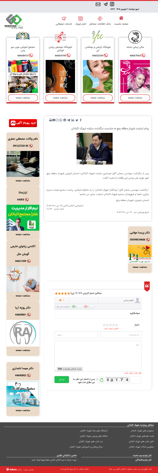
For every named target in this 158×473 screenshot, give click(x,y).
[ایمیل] (98, 4)
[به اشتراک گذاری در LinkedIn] (72, 120)
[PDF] (57, 120)
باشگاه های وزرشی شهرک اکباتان (94, 436)
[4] (113, 325)
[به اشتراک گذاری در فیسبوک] (80, 120)
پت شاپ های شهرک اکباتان (91, 441)
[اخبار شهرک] (81, 18)
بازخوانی (102, 379)
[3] (110, 325)
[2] (107, 325)
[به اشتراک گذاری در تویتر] (76, 120)
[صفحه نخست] (121, 18)
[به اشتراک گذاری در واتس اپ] (60, 120)
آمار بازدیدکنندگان (143, 460)
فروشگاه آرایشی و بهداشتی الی (98, 49)
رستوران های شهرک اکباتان (142, 430)
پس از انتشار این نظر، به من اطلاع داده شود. (84, 381)
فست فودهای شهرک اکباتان (142, 436)
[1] (104, 325)
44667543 (135, 56)
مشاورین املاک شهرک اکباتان (141, 447)
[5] (56, 293)
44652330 (97, 56)
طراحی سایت (28, 469)
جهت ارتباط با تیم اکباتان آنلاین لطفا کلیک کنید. (54, 460)
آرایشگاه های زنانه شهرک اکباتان (94, 430)
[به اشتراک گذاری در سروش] (64, 120)
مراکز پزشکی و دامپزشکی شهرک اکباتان (86, 447)
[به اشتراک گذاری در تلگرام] (68, 120)
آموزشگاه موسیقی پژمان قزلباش (60, 49)
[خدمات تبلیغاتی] (64, 18)
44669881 (20, 315)
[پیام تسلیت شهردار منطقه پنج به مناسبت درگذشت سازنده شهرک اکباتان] (94, 148)
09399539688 (137, 240)
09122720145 (20, 146)
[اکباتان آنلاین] (14, 21)
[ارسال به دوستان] (54, 120)
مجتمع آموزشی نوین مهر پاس (23, 49)
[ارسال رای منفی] (89, 306)
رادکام (20, 469)
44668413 (22, 56)
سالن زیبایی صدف (135, 47)
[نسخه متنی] (50, 120)
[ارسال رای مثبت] (77, 306)
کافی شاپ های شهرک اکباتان (141, 441)
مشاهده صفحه (135, 98)
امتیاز (137, 324)
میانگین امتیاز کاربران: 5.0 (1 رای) (86, 293)
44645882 (20, 375)
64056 (20, 200)
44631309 (20, 261)
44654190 (60, 56)
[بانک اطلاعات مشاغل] (100, 18)
